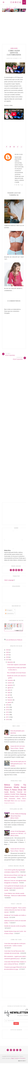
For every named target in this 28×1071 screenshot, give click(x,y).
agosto (9, 687)
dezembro (10, 662)
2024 (7, 650)
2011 (7, 717)
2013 (7, 712)
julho (8, 690)
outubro (9, 683)
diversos (8, 787)
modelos (6, 796)
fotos (17, 794)
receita (12, 792)
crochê (12, 794)
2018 (7, 657)
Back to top (21, 1060)
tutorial (19, 792)
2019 (7, 655)
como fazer (14, 48)
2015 (7, 707)
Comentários (10, 613)
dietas (18, 798)
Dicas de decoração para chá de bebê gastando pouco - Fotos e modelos (19, 764)
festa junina (12, 803)
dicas (20, 789)
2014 (7, 710)
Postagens (9, 610)
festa (12, 801)
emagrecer (6, 803)
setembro (10, 685)
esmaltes (12, 796)
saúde (6, 792)
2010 (7, 719)
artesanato (12, 798)
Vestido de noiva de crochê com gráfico (15, 926)
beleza (7, 784)
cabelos (7, 794)
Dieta (5, 798)
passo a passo (10, 789)
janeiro (9, 702)
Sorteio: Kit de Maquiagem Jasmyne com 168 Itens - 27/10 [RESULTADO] (18, 833)
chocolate (23, 800)
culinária (22, 796)
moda (16, 787)
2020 (7, 652)
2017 (7, 659)
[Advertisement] (14, 30)
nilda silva (19, 154)
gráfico (17, 796)
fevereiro (10, 700)
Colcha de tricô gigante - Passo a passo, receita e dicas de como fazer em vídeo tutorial (15, 910)
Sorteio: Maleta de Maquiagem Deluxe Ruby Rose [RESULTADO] (19, 816)
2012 (7, 714)
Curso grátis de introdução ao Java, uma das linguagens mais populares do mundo (15, 888)
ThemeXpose (22, 1058)
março (9, 697)
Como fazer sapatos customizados (16, 664)
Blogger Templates (15, 1058)
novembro (10, 680)
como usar (17, 800)
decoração (7, 801)
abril (8, 695)
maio (8, 692)
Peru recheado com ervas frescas (16, 673)
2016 (7, 705)
